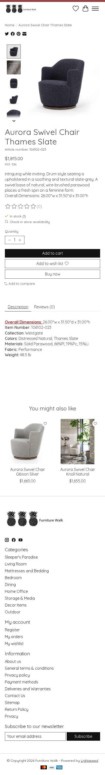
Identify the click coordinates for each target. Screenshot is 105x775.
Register (12, 629)
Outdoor (13, 611)
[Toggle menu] (95, 8)
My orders (14, 636)
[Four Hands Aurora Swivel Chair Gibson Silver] (27, 441)
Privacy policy (17, 675)
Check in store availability (30, 222)
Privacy (11, 716)
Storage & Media (20, 598)
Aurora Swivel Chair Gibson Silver (27, 472)
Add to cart (52, 253)
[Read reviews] (21, 206)
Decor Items (16, 605)
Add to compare (22, 284)
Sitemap (12, 702)
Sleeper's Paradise (21, 557)
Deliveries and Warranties (28, 688)
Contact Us (15, 695)
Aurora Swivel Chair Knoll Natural (77, 472)
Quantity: (12, 231)
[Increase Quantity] (20, 240)
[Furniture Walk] (21, 8)
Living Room (16, 563)
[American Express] (59, 767)
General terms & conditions (29, 668)
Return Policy (16, 709)
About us (13, 661)
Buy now (52, 274)
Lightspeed (89, 761)
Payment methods (21, 682)
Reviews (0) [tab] (44, 306)
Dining (10, 584)
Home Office (16, 591)
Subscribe (83, 736)
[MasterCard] (44, 767)
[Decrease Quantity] (9, 240)
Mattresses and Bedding (27, 570)
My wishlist (14, 643)
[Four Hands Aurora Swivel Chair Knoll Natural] (77, 441)
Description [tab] (18, 306)
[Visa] (51, 767)
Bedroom (13, 577)
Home (9, 25)
